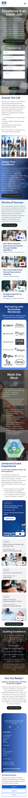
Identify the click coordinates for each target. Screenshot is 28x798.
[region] (14, 785)
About (4, 750)
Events (4, 754)
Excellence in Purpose (8, 762)
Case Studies (6, 753)
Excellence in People (8, 763)
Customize (14, 790)
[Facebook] (9, 727)
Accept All (14, 786)
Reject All (14, 794)
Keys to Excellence (8, 751)
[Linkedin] (18, 727)
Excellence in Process (8, 764)
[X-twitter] (14, 727)
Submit (14, 88)
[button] (25, 3)
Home (4, 748)
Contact (5, 755)
